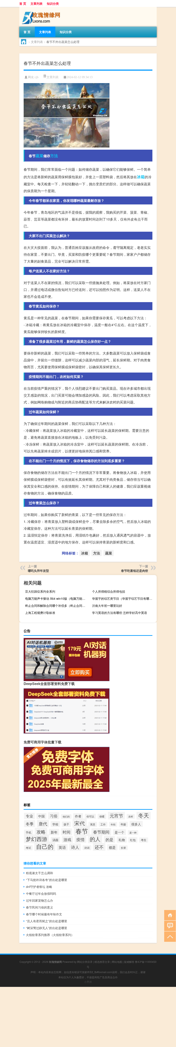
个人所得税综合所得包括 (108, 591)
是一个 (119, 832)
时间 (66, 832)
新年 (54, 832)
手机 (28, 832)
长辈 (123, 847)
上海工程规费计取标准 (40, 612)
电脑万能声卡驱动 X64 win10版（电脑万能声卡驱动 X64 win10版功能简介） (57, 598)
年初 (113, 824)
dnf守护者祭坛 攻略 (39, 886)
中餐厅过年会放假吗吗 (41, 893)
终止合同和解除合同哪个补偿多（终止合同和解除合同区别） (57, 605)
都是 (112, 847)
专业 (29, 816)
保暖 (102, 816)
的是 (109, 839)
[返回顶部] (169, 936)
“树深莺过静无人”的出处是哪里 (46, 928)
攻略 (41, 831)
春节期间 (101, 832)
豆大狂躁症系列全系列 (40, 591)
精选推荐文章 (102, 961)
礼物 (121, 839)
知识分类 (53, 3)
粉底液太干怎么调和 (39, 873)
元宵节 (116, 815)
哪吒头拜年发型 (38, 570)
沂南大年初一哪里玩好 (107, 605)
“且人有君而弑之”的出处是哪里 (46, 921)
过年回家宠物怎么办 (39, 900)
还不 (99, 847)
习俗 (54, 816)
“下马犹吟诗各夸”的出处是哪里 (46, 880)
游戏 (67, 839)
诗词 (87, 847)
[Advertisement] (88, 1017)
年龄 (123, 824)
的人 (95, 839)
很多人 (136, 824)
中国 (41, 816)
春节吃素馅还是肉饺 (134, 570)
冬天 (143, 815)
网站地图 (117, 961)
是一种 (133, 832)
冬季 (29, 823)
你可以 (90, 816)
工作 (103, 824)
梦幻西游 (36, 839)
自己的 (44, 846)
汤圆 (55, 839)
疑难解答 (129, 961)
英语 (62, 847)
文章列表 (36, 3)
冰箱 (141, 177)
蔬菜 (39, 155)
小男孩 (88, 981)
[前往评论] (169, 925)
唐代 (43, 823)
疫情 (80, 839)
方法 (54, 155)
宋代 (79, 823)
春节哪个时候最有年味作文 (44, 914)
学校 (55, 824)
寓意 (92, 824)
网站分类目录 (85, 961)
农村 (130, 816)
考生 (143, 840)
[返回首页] (169, 915)
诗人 (75, 847)
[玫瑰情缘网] (41, 8)
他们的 (66, 816)
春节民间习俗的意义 (39, 907)
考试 (28, 848)
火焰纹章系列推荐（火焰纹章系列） (50, 935)
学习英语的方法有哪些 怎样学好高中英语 (119, 612)
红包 (133, 840)
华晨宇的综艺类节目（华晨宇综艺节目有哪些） (123, 598)
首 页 (22, 3)
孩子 (66, 824)
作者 (78, 816)
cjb (36, 77)
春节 (82, 830)
